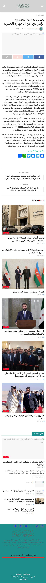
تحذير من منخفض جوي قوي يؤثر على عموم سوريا (18, 491)
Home (37, 15)
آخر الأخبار (6, 457)
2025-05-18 (40, 337)
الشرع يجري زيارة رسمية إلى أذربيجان (28, 292)
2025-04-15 (40, 421)
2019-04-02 (19, 29)
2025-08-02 (40, 255)
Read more (38, 477)
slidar (42, 15)
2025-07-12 (40, 295)
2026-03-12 (40, 243)
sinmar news (33, 29)
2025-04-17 (40, 379)
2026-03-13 (40, 467)
